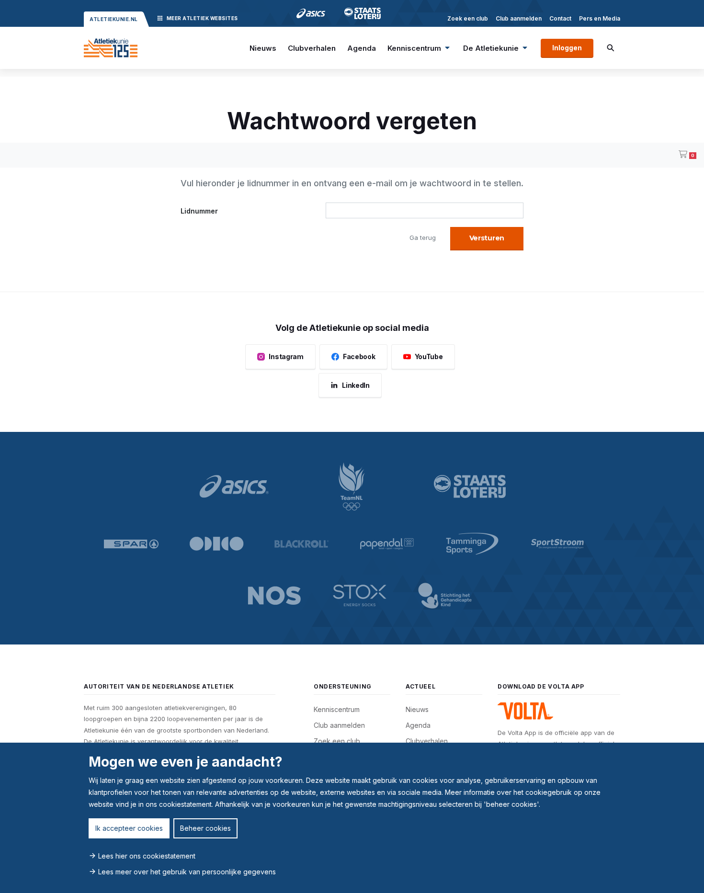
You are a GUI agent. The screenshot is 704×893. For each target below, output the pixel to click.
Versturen (486, 238)
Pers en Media (599, 18)
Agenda (361, 48)
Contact (560, 18)
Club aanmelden (519, 18)
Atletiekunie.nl (114, 19)
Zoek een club (467, 18)
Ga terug (422, 237)
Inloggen (567, 48)
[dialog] (352, 818)
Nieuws (263, 48)
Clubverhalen (312, 48)
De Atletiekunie (491, 48)
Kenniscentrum (414, 48)
